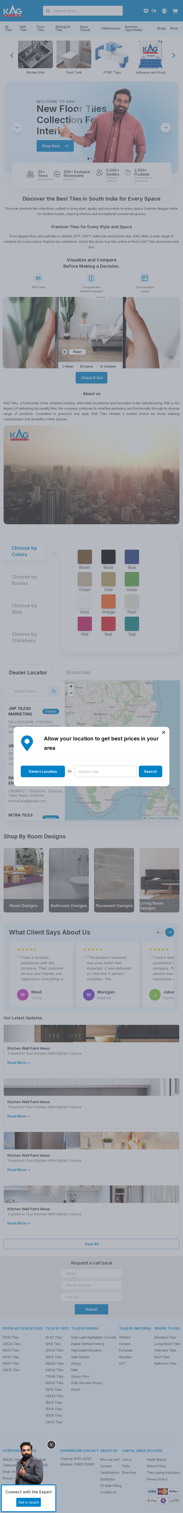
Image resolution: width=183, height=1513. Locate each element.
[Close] (51, 1445)
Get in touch (28, 1502)
